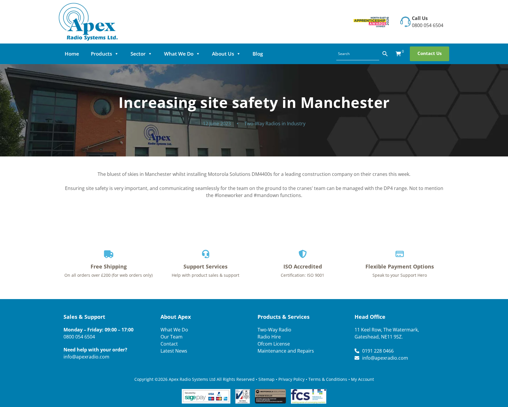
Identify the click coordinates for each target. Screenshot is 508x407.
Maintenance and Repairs (286, 351)
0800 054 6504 (427, 25)
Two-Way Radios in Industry (274, 123)
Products (101, 53)
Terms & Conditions (327, 379)
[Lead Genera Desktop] (88, 21)
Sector (138, 53)
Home (72, 53)
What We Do (178, 53)
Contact (169, 344)
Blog (258, 53)
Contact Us (429, 53)
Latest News (174, 351)
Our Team (172, 336)
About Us (223, 53)
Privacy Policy (291, 379)
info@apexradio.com (86, 356)
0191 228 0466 (378, 351)
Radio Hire (269, 336)
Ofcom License (274, 344)
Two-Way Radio (274, 329)
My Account (362, 379)
